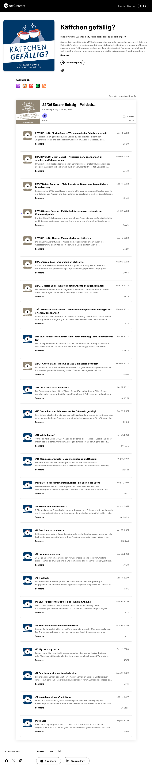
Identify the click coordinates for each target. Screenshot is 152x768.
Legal (51, 751)
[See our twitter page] (13, 761)
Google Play (78, 760)
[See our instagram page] (21, 761)
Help (60, 751)
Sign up (131, 6)
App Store (50, 760)
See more (64, 55)
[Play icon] (44, 115)
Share (130, 116)
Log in (121, 6)
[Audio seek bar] (88, 123)
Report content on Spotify (122, 96)
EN (144, 5)
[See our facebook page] (6, 761)
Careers (40, 751)
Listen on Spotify (74, 62)
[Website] (62, 70)
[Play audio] (133, 104)
